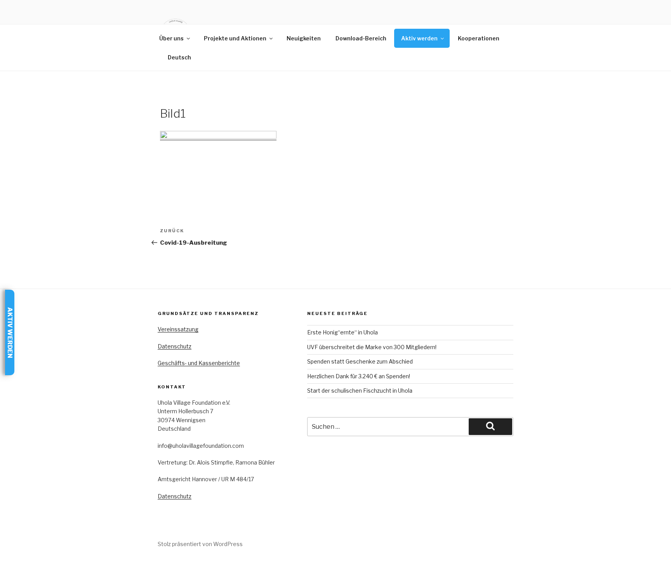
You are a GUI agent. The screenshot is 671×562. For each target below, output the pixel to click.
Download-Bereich (361, 38)
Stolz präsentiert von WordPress (200, 544)
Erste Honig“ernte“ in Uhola (342, 332)
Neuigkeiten (304, 38)
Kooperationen (478, 38)
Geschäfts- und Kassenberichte (199, 363)
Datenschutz (174, 346)
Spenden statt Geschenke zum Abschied (360, 361)
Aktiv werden (419, 38)
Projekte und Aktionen (235, 38)
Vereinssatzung (178, 329)
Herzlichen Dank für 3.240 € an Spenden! (358, 376)
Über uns (171, 38)
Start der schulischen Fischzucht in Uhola (359, 390)
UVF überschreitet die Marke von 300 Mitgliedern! (371, 347)
